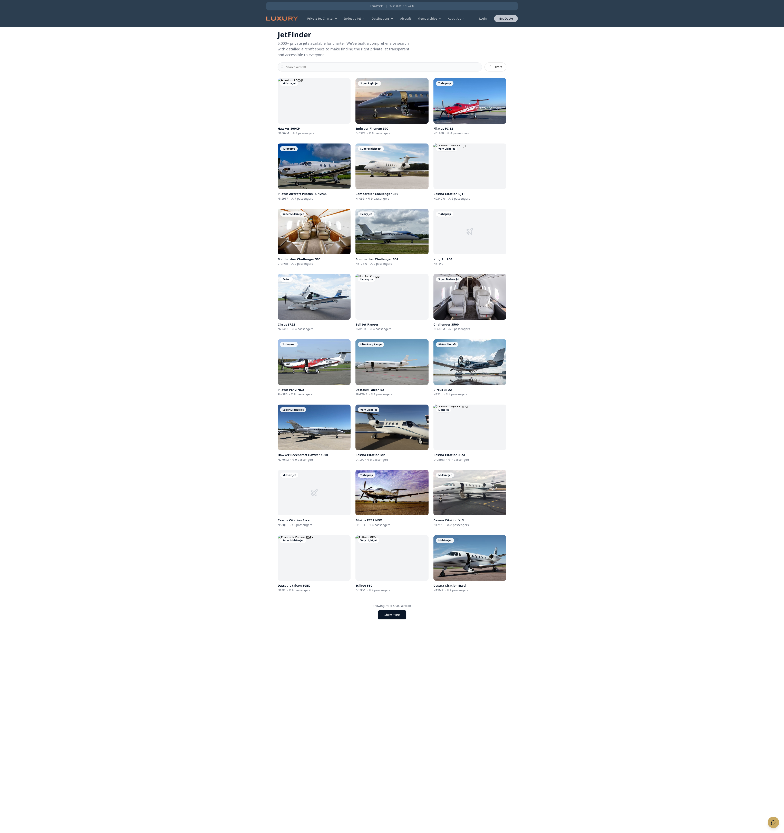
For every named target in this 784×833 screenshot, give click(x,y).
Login (483, 18)
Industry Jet (352, 18)
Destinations (381, 18)
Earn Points (376, 6)
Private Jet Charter (320, 18)
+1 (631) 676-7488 (403, 6)
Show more (392, 615)
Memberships (427, 18)
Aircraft (405, 18)
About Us (454, 18)
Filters (498, 67)
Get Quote (506, 18)
